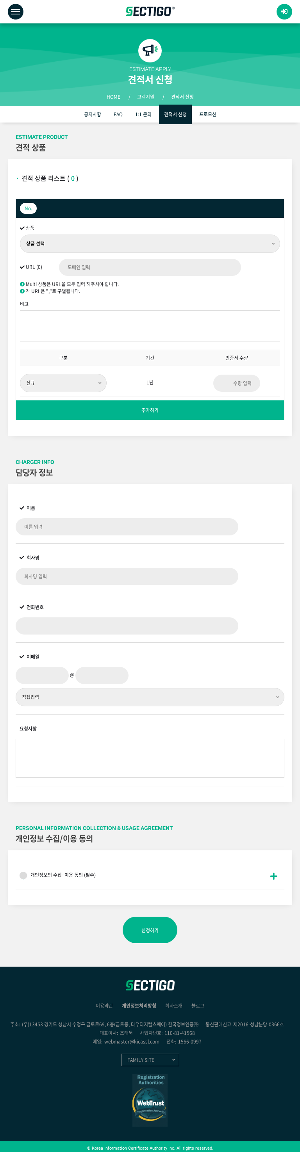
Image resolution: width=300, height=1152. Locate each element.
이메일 (29, 656)
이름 (27, 508)
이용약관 (104, 1005)
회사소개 (173, 1005)
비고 (24, 304)
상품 (29, 228)
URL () (33, 267)
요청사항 (28, 728)
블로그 (197, 1005)
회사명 (29, 557)
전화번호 (32, 607)
